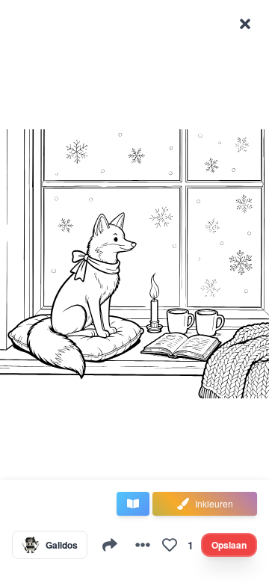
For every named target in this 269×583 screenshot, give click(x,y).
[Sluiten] (245, 24)
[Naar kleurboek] (133, 504)
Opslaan (229, 545)
